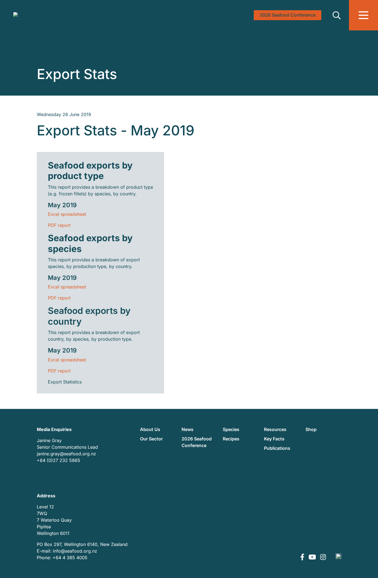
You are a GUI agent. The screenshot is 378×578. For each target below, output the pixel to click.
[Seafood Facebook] (303, 557)
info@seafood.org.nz (75, 551)
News (187, 429)
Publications (277, 448)
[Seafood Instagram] (323, 557)
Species (231, 429)
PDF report (59, 225)
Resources (275, 429)
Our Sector (151, 439)
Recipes (231, 439)
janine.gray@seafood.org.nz (66, 453)
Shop (311, 429)
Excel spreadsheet (67, 214)
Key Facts (274, 439)
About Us (150, 429)
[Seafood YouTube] (313, 557)
